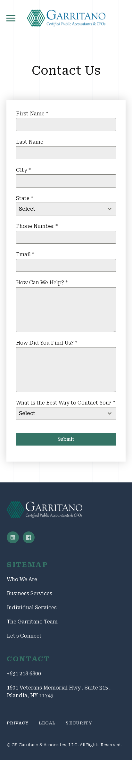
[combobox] (66, 209)
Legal (47, 723)
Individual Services (32, 608)
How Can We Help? (42, 283)
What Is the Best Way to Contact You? (65, 403)
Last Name (29, 142)
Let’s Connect (24, 636)
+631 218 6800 (24, 674)
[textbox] (59, 209)
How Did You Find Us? (46, 343)
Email (25, 254)
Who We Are (22, 579)
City (23, 170)
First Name (32, 114)
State (24, 198)
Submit (66, 439)
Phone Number (37, 226)
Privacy (18, 723)
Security (79, 723)
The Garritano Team (32, 622)
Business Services (29, 593)
